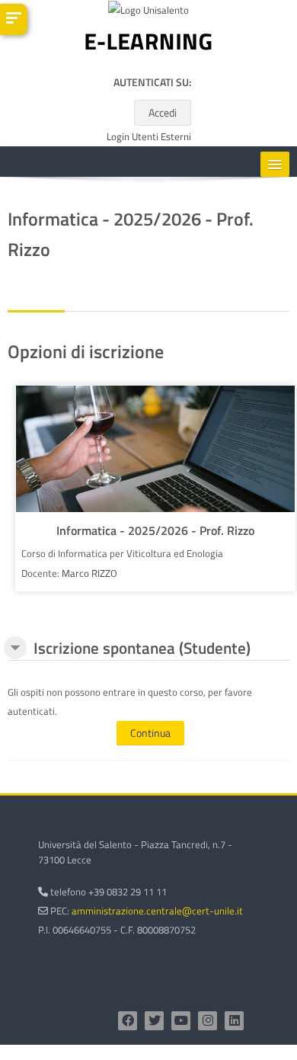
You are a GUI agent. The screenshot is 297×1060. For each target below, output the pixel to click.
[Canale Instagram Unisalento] (207, 1020)
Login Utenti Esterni (149, 137)
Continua (150, 733)
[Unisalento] (148, 13)
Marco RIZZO (89, 573)
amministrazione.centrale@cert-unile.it (157, 910)
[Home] (148, 45)
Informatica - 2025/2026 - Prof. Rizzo (155, 530)
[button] (15, 647)
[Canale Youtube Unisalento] (180, 1020)
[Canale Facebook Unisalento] (127, 1020)
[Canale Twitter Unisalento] (154, 1020)
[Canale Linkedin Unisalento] (234, 1020)
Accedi (162, 112)
